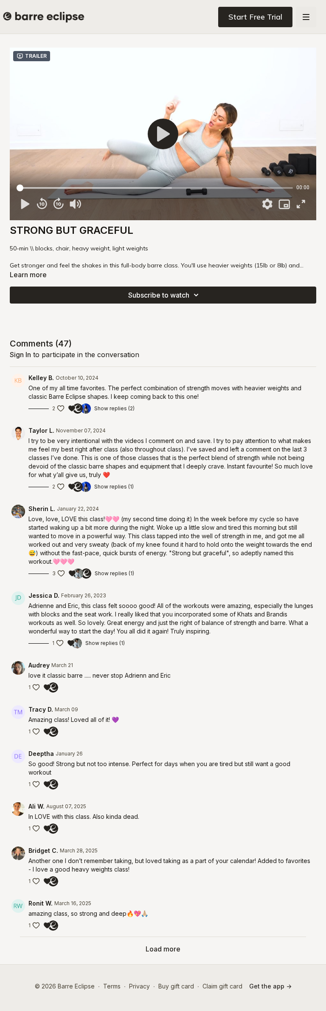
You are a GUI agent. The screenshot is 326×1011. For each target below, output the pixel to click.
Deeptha (41, 753)
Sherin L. (41, 508)
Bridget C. (43, 850)
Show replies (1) (114, 486)
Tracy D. (40, 709)
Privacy (139, 986)
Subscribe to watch (158, 295)
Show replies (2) (114, 408)
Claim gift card (222, 986)
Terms (112, 986)
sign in (20, 354)
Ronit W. (40, 903)
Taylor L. (41, 430)
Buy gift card (176, 986)
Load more (163, 949)
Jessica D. (43, 595)
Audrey (39, 665)
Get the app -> (270, 986)
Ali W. (36, 806)
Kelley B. (41, 377)
